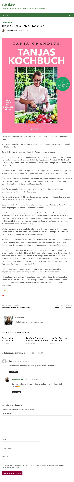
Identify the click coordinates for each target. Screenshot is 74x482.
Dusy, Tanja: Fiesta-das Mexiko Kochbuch (58, 339)
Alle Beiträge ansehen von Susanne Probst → (30, 322)
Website (5, 456)
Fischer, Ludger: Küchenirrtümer (7, 339)
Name (4, 440)
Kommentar (6, 414)
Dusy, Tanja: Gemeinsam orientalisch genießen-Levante (37, 339)
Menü (7, 15)
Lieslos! (8, 5)
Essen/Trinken (7, 22)
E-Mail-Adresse (8, 448)
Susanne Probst (12, 30)
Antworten (13, 371)
